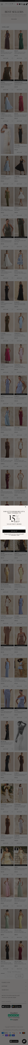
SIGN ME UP (14, 531)
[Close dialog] (25, 506)
